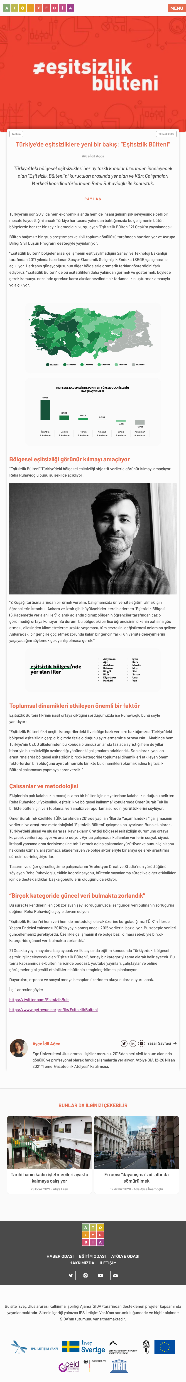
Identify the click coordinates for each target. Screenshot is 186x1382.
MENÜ (176, 8)
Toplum (16, 134)
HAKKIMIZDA (81, 1262)
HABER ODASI (60, 1256)
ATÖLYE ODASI (125, 1256)
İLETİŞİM (108, 1262)
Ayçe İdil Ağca (46, 1043)
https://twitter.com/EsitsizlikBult (39, 999)
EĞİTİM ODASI (92, 1256)
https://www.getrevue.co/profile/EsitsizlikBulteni (53, 1009)
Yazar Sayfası (162, 1043)
